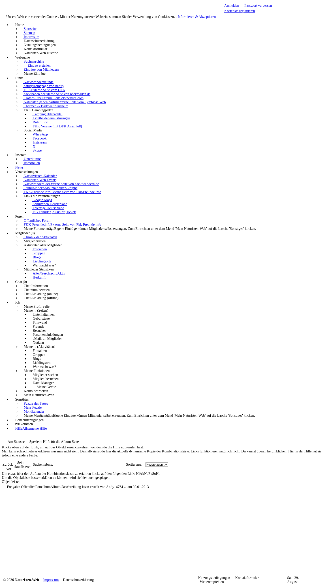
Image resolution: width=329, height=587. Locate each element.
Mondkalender (33, 411)
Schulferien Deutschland (49, 204)
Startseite (29, 29)
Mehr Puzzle (32, 407)
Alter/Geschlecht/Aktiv (48, 273)
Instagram (39, 142)
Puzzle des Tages (35, 403)
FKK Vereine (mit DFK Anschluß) (57, 126)
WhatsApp (40, 134)
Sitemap (29, 33)
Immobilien (31, 163)
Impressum (31, 37)
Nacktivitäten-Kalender (40, 176)
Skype (37, 150)
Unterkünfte (32, 159)
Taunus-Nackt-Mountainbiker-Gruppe (50, 188)
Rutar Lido (40, 122)
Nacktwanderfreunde (38, 82)
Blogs (36, 257)
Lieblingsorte (41, 261)
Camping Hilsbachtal (47, 114)
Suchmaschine (33, 61)
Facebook (39, 138)
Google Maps (42, 200)
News (19, 167)
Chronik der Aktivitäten (40, 237)
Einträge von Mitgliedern (41, 69)
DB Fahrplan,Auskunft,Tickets (54, 212)
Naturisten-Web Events (39, 180)
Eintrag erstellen (39, 65)
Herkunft (38, 277)
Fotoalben (39, 249)
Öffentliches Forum (37, 220)
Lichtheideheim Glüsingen (51, 118)
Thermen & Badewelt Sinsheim (45, 106)
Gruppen (38, 253)
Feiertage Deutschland (48, 208)
